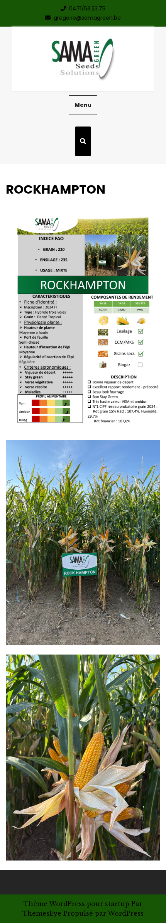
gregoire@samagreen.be (87, 18)
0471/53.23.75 (87, 8)
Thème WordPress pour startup (76, 904)
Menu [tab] (83, 105)
